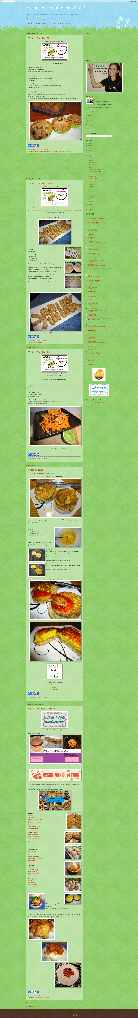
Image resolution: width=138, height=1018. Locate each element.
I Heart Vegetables (92, 217)
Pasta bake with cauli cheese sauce (37, 840)
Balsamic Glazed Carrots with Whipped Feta (97, 218)
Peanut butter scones (33, 824)
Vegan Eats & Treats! (93, 275)
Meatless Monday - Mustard (41, 183)
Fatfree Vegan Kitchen (93, 248)
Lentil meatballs (32, 853)
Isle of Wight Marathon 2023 (94, 254)
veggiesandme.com (92, 269)
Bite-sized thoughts (92, 291)
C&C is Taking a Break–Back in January (96, 342)
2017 (89, 150)
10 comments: (45, 340)
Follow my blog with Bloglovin (93, 129)
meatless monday (40, 460)
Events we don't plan (33, 886)
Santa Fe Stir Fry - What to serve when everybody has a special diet (98, 236)
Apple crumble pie (32, 871)
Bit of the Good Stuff (93, 222)
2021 (89, 143)
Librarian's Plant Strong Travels (95, 280)
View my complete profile (92, 111)
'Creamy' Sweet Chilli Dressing (94, 353)
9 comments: (45, 995)
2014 (89, 158)
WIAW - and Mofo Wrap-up (41, 708)
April (90, 194)
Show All (110, 356)
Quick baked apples (33, 869)
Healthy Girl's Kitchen (93, 319)
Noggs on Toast (35, 469)
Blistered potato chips (33, 856)
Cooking (52, 23)
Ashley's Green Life (92, 309)
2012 (89, 204)
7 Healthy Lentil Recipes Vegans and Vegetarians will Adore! (98, 298)
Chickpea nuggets (32, 860)
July (90, 186)
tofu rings (45, 473)
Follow (102, 129)
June (90, 189)
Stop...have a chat (92, 314)
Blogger (76, 1015)
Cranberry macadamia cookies (35, 823)
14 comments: (45, 149)
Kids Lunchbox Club (64, 23)
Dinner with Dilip (92, 259)
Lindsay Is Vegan (92, 325)
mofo (36, 997)
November (91, 164)
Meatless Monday (53, 41)
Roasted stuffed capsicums (53, 840)
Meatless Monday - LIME (40, 352)
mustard (38, 342)
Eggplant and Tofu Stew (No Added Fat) (96, 260)
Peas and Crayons (92, 296)
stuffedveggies (91, 234)
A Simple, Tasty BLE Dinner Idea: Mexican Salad (98, 321)
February (91, 199)
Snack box (30, 880)
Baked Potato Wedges (92, 304)
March (90, 196)
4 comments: (44, 458)
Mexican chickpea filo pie (34, 836)
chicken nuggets (55, 210)
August (91, 184)
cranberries (37, 151)
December (91, 162)
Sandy (97, 99)
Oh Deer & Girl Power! (93, 287)
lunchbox (56, 151)
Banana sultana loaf (33, 828)
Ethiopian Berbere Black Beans (94, 281)
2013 (89, 160)
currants (42, 151)
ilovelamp (90, 336)
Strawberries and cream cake (35, 819)
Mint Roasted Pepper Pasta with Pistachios (97, 326)
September (91, 181)
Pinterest (88, 120)
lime (35, 460)
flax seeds (51, 151)
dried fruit (46, 151)
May (90, 191)
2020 (89, 145)
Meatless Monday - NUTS (40, 38)
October (91, 167)
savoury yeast (34, 699)
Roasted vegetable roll (33, 838)
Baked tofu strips (32, 851)
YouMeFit (90, 241)
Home (30, 23)
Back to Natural (91, 337)
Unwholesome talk (92, 315)
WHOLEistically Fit (92, 229)
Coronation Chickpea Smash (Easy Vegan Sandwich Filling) (97, 224)
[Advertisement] (55, 166)
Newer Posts (30, 1003)
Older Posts (79, 1003)
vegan (44, 997)
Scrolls (29, 821)
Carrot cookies (31, 817)
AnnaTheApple (91, 253)
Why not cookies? (92, 331)
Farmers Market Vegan (93, 341)
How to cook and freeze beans (94, 271)
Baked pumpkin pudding (34, 873)
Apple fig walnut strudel (34, 875)
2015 (89, 155)
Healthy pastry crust (33, 867)
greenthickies (54, 689)
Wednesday (57, 730)
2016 (89, 153)
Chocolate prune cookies (34, 826)
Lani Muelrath (91, 264)
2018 (89, 148)
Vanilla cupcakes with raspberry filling (37, 815)
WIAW (47, 997)
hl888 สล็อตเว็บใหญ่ (92, 230)
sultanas (70, 151)
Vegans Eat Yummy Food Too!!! (57, 7)
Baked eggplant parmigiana (35, 858)
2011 (89, 207)
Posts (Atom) (35, 1006)
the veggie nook (91, 346)
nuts (63, 151)
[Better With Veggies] (99, 402)
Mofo (49, 784)
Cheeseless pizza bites (34, 854)
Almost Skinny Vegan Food (94, 352)
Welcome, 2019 (91, 292)
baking (32, 151)
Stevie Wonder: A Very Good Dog (95, 276)
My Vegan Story (40, 23)
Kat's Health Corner (93, 303)
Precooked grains (32, 884)
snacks (66, 151)
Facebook (88, 118)
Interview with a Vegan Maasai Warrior (96, 265)
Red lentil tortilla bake (33, 834)
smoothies (40, 997)
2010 (89, 209)
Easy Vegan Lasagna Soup (93, 249)
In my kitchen (31, 882)
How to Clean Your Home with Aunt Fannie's (97, 310)
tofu (41, 342)
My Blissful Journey (92, 286)
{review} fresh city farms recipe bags (96, 348)
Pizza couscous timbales (34, 841)
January (91, 201)
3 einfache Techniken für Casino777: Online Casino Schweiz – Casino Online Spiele (97, 243)
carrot (32, 460)
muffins (60, 151)
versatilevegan (91, 330)
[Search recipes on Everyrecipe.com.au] (90, 364)
